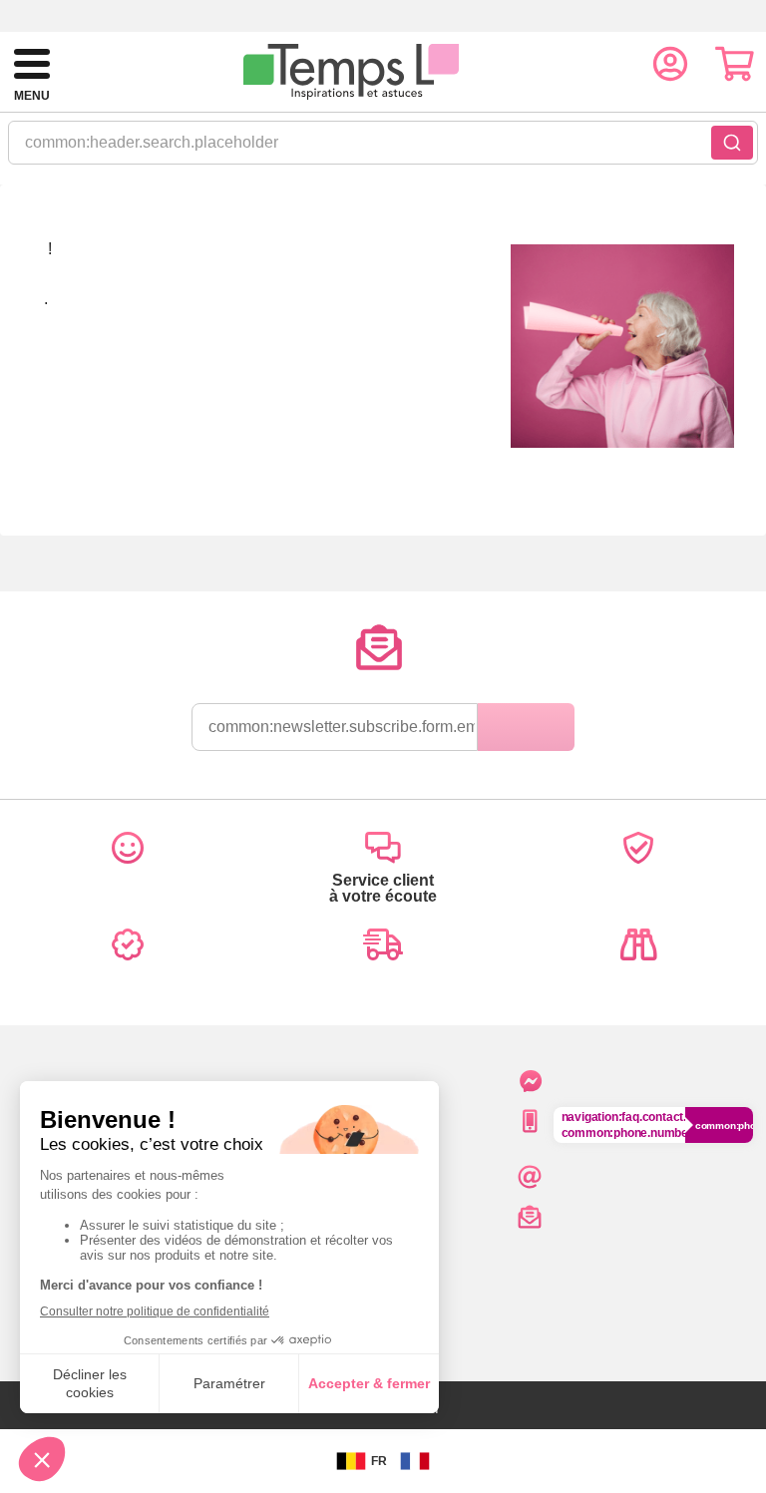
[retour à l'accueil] (351, 72)
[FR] (415, 1461)
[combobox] (383, 149)
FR (379, 1461)
